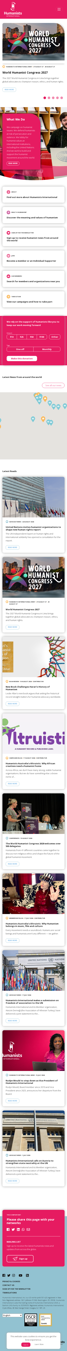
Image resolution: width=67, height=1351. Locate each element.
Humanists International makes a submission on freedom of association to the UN (32, 1001)
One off (20, 349)
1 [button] (45, 98)
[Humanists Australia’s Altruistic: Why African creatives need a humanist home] (33, 733)
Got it (26, 1345)
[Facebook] (3, 1275)
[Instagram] (13, 1275)
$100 (42, 336)
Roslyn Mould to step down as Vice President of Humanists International (32, 1081)
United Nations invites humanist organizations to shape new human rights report (33, 528)
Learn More (39, 1344)
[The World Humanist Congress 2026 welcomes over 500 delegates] (33, 813)
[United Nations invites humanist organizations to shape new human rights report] (33, 497)
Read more (13, 163)
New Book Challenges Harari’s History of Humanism (28, 688)
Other (54, 336)
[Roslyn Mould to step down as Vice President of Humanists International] (33, 1050)
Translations (9, 1293)
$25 (21, 336)
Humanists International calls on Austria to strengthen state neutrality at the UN (30, 1162)
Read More (9, 90)
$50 (32, 336)
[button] (32, 419)
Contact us (8, 1285)
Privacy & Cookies (11, 1281)
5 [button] (62, 98)
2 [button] (50, 98)
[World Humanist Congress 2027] (33, 43)
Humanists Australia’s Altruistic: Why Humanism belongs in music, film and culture (32, 925)
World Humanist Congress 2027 (25, 72)
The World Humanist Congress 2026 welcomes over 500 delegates (33, 844)
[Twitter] (8, 1275)
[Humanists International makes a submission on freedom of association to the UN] (33, 970)
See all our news (53, 385)
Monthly (47, 349)
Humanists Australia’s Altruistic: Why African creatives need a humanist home (30, 764)
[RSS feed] (27, 1275)
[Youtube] (20, 1275)
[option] (33, 59)
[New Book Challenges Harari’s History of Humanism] (33, 657)
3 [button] (54, 98)
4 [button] (58, 98)
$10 (11, 336)
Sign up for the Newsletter (16, 1289)
